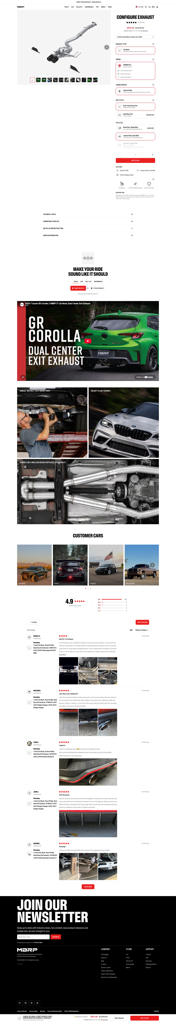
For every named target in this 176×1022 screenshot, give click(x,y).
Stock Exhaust (99, 288)
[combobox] (139, 7)
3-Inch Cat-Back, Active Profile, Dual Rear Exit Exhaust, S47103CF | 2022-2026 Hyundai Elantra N (45, 754)
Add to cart (135, 160)
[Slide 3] (90, 588)
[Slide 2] (88, 588)
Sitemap (42, 1011)
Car (72, 7)
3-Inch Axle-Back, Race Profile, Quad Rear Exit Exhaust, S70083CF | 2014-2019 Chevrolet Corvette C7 (45, 855)
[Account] (157, 7)
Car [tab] (81, 281)
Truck (66, 7)
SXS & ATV (79, 7)
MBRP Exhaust (79, 288)
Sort (131, 630)
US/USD (156, 1011)
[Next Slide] (106, 47)
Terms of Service (22, 1011)
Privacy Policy (33, 1011)
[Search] (149, 7)
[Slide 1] (86, 588)
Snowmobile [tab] (98, 281)
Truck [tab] (76, 281)
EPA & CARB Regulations (71, 1011)
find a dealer (119, 1018)
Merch (103, 7)
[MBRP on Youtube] (19, 1002)
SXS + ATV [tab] (88, 281)
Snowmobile (89, 7)
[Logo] (20, 7)
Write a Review (142, 623)
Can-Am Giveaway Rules (54, 1011)
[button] (135, 22)
